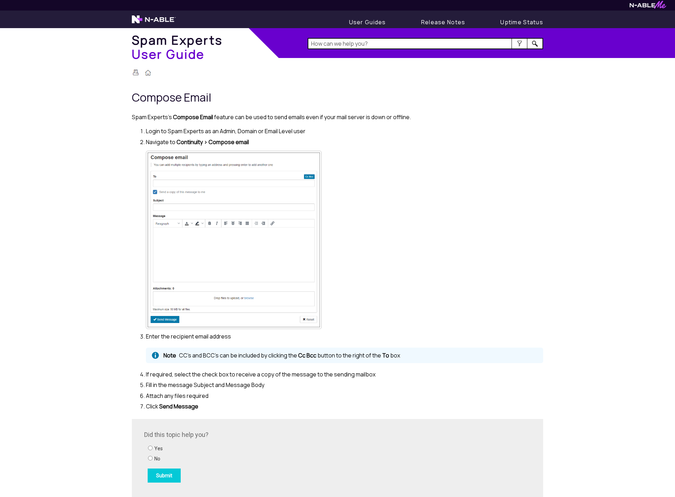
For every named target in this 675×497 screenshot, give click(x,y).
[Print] (136, 72)
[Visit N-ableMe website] (648, 7)
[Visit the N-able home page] (154, 22)
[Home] (148, 73)
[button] (519, 43)
